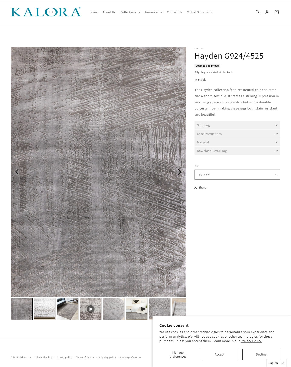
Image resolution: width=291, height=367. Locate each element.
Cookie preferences (130, 356)
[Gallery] (98, 184)
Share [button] (203, 188)
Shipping (199, 72)
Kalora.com (25, 357)
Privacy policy (64, 356)
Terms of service (85, 356)
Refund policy (44, 356)
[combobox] (277, 363)
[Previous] (17, 172)
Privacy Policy (251, 341)
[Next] (180, 172)
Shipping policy (107, 356)
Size (196, 166)
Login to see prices (207, 65)
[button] (130, 12)
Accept (219, 354)
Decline (261, 354)
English (273, 363)
